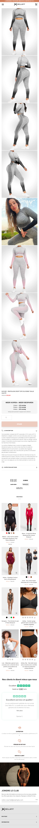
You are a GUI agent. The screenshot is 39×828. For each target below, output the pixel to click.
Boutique (4, 816)
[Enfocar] (5, 51)
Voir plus (19, 710)
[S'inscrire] (35, 799)
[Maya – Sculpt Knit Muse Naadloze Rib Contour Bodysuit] (28, 517)
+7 (34, 617)
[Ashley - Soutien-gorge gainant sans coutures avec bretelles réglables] (28, 601)
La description (8, 430)
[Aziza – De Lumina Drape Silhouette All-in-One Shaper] (28, 561)
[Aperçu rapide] (16, 528)
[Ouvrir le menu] (5, 4)
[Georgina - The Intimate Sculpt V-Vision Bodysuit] (10, 601)
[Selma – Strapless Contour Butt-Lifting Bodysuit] (10, 561)
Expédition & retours (10, 467)
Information (5, 822)
